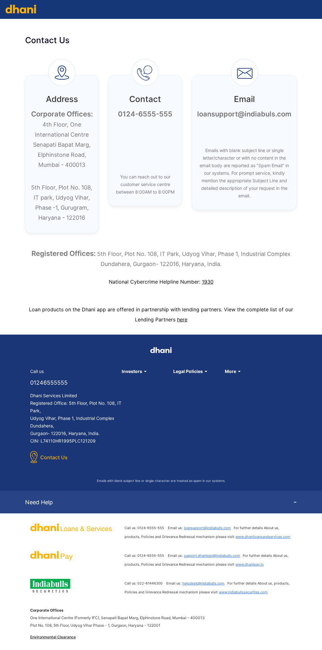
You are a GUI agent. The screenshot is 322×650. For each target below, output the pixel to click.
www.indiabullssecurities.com (243, 592)
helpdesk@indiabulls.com (203, 583)
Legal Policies (188, 371)
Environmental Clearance (53, 637)
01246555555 (49, 382)
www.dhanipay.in (250, 564)
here (182, 319)
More (230, 371)
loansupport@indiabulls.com (207, 528)
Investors (132, 371)
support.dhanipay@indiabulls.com (212, 555)
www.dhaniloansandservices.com (263, 536)
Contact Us (54, 457)
